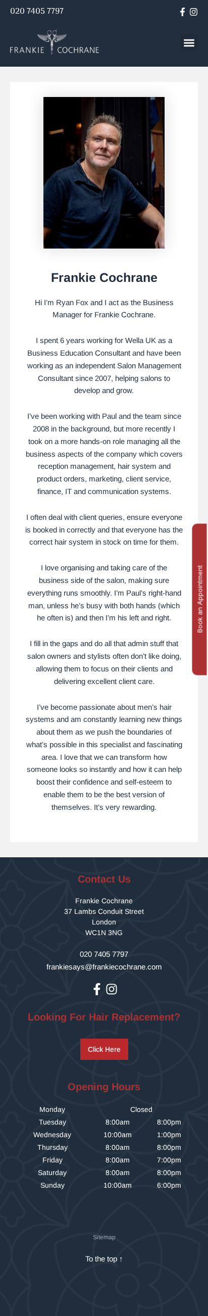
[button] (189, 43)
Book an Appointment (199, 599)
